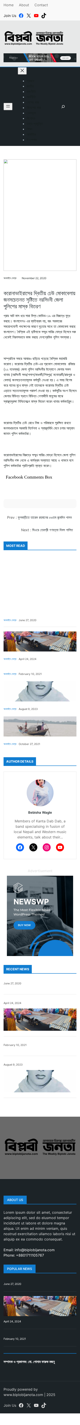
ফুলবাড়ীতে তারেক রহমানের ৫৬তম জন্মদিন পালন (45, 517)
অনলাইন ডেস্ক (10, 278)
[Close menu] (22, 71)
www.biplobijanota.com (23, 1394)
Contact (41, 5)
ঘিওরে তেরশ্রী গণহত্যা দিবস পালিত (52, 530)
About (24, 5)
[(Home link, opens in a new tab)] (40, 1145)
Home (9, 5)
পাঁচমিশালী (7, 285)
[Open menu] (8, 106)
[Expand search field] (63, 106)
